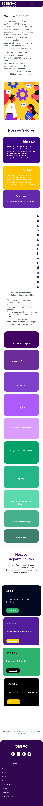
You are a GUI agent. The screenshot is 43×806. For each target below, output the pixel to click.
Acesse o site (12, 610)
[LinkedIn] (13, 754)
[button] (32, 4)
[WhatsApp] (24, 754)
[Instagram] (19, 754)
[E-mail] (29, 754)
